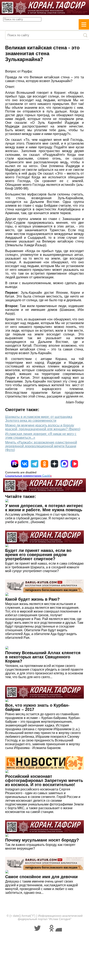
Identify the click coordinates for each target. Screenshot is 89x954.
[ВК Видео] (74, 464)
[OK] (44, 464)
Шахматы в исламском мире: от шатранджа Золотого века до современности (38, 418)
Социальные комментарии (28, 475)
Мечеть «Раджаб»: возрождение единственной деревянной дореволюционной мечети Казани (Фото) (41, 446)
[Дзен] (54, 464)
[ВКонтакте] (24, 464)
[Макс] (64, 464)
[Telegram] (34, 464)
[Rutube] (14, 464)
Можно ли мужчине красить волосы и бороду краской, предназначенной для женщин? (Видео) (42, 427)
